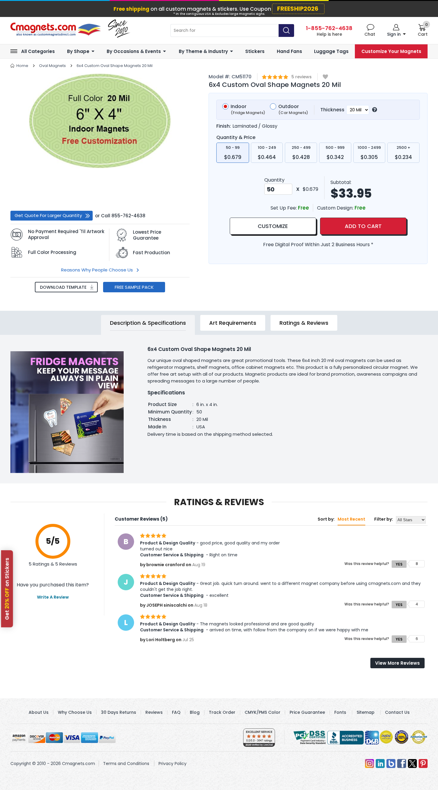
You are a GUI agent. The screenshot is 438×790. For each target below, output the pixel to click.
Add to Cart (363, 226)
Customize (273, 226)
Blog (195, 712)
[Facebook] (401, 763)
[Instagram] (369, 763)
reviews (301, 77)
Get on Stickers (7, 589)
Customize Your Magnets (391, 51)
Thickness (332, 109)
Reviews (154, 712)
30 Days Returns (118, 712)
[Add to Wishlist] (325, 77)
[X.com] (412, 763)
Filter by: (383, 519)
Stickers (255, 51)
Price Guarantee (307, 712)
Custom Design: (336, 207)
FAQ (176, 712)
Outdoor (293, 109)
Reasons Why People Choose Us (97, 270)
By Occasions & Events (134, 51)
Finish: (223, 126)
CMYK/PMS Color (262, 712)
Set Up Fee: (284, 207)
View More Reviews (397, 663)
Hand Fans (289, 51)
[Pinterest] (423, 763)
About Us (39, 712)
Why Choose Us (75, 712)
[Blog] (390, 763)
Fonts (340, 712)
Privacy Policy (173, 763)
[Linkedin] (380, 763)
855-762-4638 (128, 216)
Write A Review (53, 597)
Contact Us (397, 712)
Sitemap (366, 712)
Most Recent (351, 519)
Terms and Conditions (126, 763)
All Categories (38, 51)
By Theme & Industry (203, 51)
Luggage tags (331, 51)
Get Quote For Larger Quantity (48, 215)
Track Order (222, 712)
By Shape (78, 51)
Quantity (274, 180)
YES (399, 564)
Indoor (248, 109)
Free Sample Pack (134, 287)
